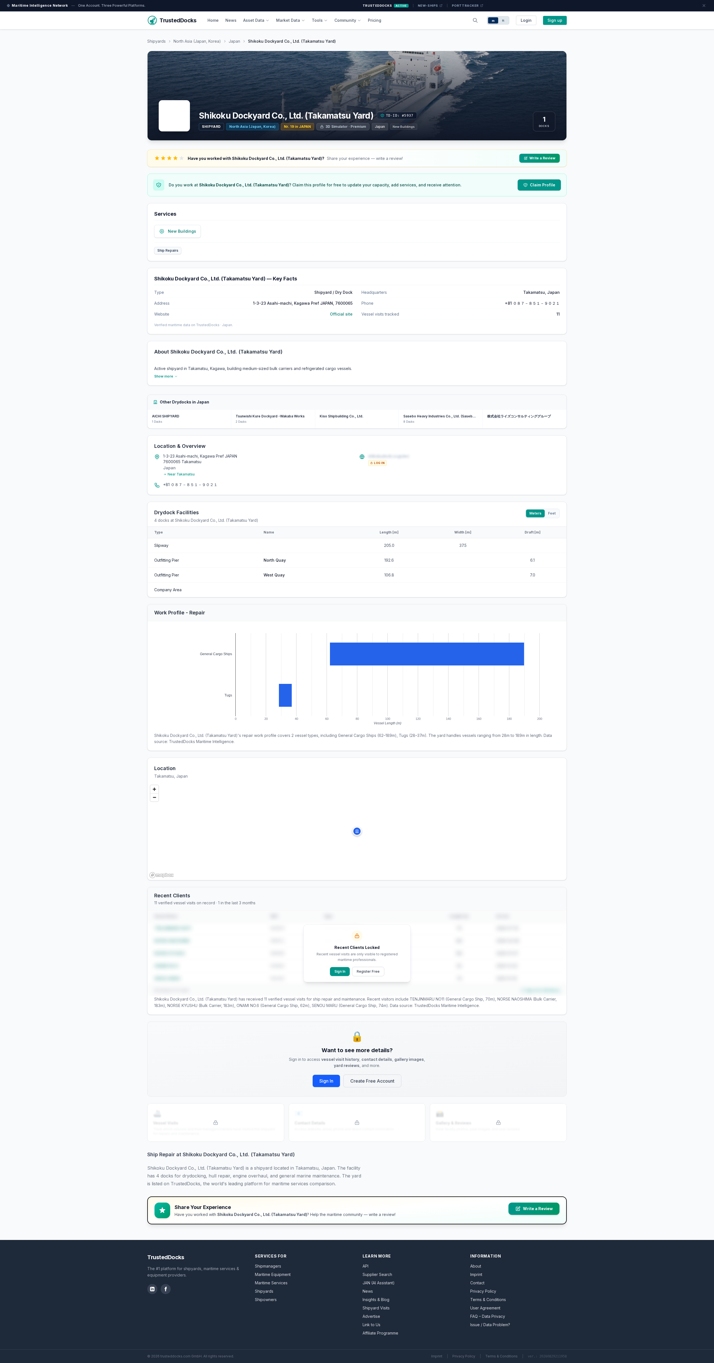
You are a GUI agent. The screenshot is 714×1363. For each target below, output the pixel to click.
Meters (535, 513)
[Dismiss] (704, 5)
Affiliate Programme (380, 1333)
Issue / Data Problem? (490, 1324)
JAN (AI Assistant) (379, 1282)
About (475, 1266)
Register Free (368, 971)
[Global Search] (475, 20)
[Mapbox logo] (161, 875)
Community (345, 20)
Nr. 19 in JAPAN (297, 126)
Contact (477, 1282)
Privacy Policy (483, 1291)
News (231, 20)
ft (503, 21)
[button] (357, 831)
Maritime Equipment (273, 1274)
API (365, 1266)
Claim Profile (542, 184)
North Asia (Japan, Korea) (197, 41)
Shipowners (266, 1299)
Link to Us (371, 1324)
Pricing (374, 20)
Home (213, 20)
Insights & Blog (376, 1299)
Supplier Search (377, 1274)
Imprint (476, 1274)
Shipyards (156, 41)
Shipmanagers (268, 1266)
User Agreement (485, 1308)
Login (526, 20)
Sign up (554, 20)
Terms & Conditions (488, 1299)
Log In (379, 463)
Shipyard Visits (376, 1308)
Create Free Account (372, 1081)
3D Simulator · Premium (345, 126)
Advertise (371, 1316)
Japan (234, 41)
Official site (341, 314)
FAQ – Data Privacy (487, 1316)
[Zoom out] (154, 797)
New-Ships (428, 6)
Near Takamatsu (181, 474)
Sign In (339, 971)
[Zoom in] (154, 789)
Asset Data (253, 20)
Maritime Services (271, 1282)
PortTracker (465, 6)
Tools (317, 20)
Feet (552, 513)
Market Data (288, 20)
